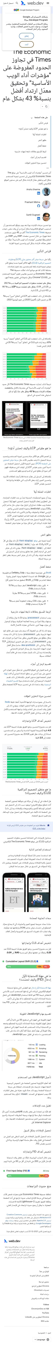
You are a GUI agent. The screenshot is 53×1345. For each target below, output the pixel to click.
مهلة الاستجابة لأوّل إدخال (41, 987)
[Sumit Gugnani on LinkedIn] (38, 219)
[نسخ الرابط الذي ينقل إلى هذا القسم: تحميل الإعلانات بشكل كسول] (21, 1130)
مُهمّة (6, 673)
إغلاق (26, 36)
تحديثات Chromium (41, 1290)
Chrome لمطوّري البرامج (40, 1286)
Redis (7, 702)
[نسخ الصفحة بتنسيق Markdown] (46, 106)
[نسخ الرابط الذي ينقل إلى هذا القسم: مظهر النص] (38, 534)
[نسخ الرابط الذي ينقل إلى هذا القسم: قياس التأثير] (34, 251)
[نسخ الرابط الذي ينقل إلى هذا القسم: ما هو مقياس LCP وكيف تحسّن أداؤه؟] (5, 448)
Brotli (48, 572)
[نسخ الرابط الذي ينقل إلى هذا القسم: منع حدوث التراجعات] (24, 1186)
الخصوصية (41, 1333)
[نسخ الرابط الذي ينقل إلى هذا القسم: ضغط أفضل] (37, 566)
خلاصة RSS (45, 1321)
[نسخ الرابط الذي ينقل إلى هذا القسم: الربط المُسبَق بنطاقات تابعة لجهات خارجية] (8, 611)
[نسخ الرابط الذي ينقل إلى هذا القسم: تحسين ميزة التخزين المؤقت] (21, 696)
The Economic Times (35, 232)
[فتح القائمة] (47, 3)
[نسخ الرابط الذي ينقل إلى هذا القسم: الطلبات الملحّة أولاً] (31, 491)
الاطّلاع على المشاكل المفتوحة (39, 1275)
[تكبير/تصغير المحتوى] (31, 118)
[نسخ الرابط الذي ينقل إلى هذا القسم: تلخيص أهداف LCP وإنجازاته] (20, 720)
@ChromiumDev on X (40, 1309)
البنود (49, 1333)
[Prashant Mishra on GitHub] (38, 206)
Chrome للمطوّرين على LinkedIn (37, 1317)
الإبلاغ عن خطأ (44, 1271)
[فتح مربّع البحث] (17, 3)
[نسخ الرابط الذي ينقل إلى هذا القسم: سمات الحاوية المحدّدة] (27, 918)
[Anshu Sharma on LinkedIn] (38, 194)
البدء (26, 44)
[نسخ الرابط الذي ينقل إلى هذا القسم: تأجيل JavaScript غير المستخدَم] (15, 1077)
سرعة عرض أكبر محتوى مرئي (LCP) (29, 259)
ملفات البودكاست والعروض (40, 1298)
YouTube (45, 1313)
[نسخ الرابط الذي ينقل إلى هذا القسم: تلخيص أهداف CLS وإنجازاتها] (19, 943)
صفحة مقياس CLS (39, 828)
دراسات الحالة (44, 1294)
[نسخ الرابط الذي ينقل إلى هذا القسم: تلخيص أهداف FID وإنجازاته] (20, 1151)
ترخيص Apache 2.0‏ (44, 1220)
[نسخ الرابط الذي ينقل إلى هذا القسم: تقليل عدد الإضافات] (30, 1105)
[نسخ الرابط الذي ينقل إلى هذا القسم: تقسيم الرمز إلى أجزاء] (28, 664)
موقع (28, 540)
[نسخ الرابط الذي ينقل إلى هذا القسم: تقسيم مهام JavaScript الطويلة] (17, 1014)
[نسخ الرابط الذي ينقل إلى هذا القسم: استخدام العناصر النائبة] (26, 849)
